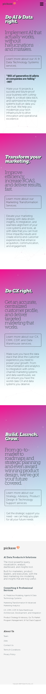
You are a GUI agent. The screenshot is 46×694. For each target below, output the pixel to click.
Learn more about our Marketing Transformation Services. (22, 202)
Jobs (6, 641)
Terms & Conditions (12, 650)
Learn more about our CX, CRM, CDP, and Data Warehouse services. (22, 340)
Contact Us (8, 645)
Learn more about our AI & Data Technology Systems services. (23, 62)
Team (6, 636)
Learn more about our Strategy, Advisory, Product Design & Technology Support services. (23, 498)
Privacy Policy (9, 654)
